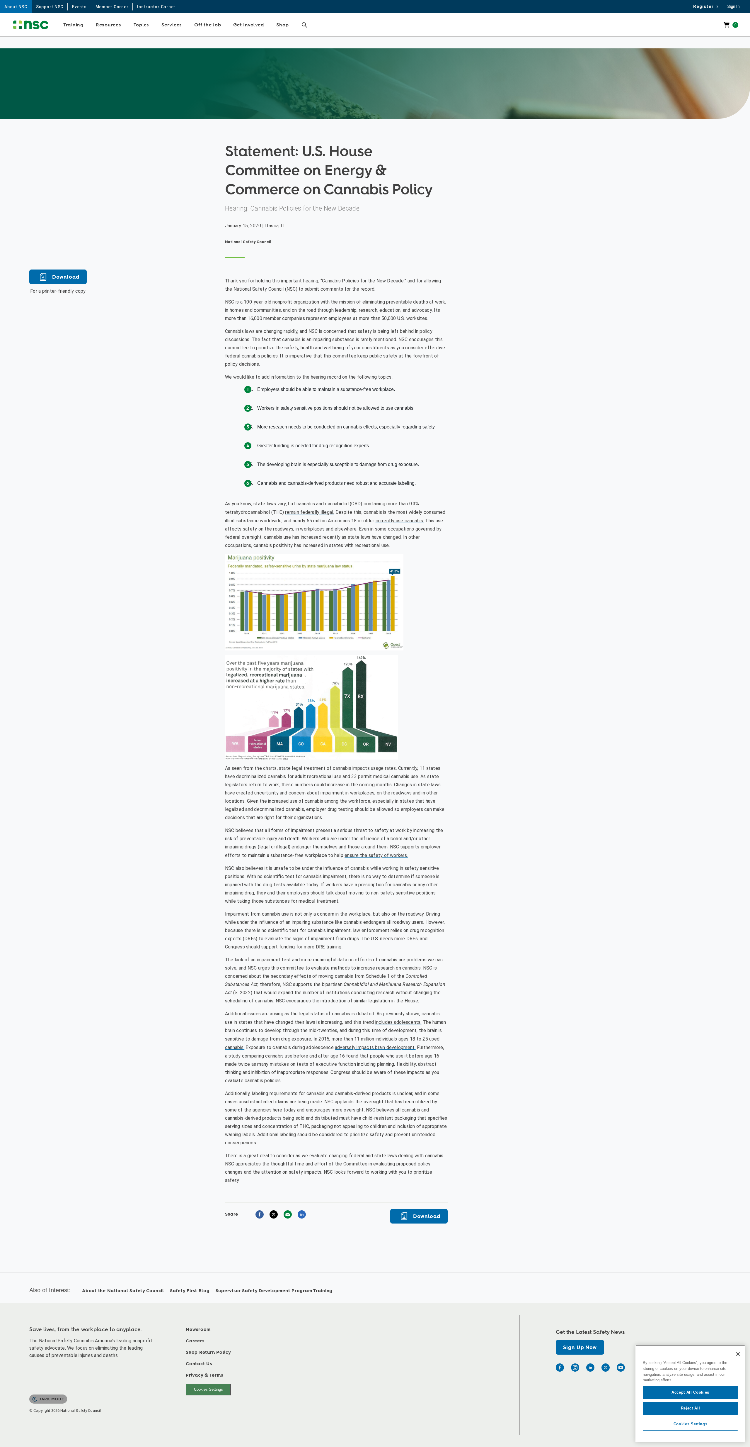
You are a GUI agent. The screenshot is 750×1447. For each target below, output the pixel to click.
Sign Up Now (579, 1347)
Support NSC (49, 6)
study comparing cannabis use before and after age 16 (287, 1056)
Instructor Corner (156, 6)
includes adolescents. (398, 1022)
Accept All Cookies (690, 1392)
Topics (141, 25)
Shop (282, 25)
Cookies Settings (208, 1389)
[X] (605, 1367)
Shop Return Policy (208, 1352)
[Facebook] (560, 1367)
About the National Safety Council (123, 1291)
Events (79, 6)
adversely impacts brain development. (375, 1047)
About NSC (15, 6)
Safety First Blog (190, 1291)
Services (171, 25)
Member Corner (112, 6)
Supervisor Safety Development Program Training (274, 1291)
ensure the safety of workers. (376, 855)
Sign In (733, 6)
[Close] (738, 1354)
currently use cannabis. (400, 520)
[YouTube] (621, 1367)
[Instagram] (575, 1367)
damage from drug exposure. (281, 1039)
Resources (108, 25)
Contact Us (199, 1364)
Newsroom (198, 1329)
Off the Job (207, 25)
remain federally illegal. (309, 512)
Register (705, 6)
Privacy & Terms (204, 1375)
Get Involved (248, 25)
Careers (195, 1341)
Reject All (690, 1408)
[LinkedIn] (590, 1367)
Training (73, 25)
